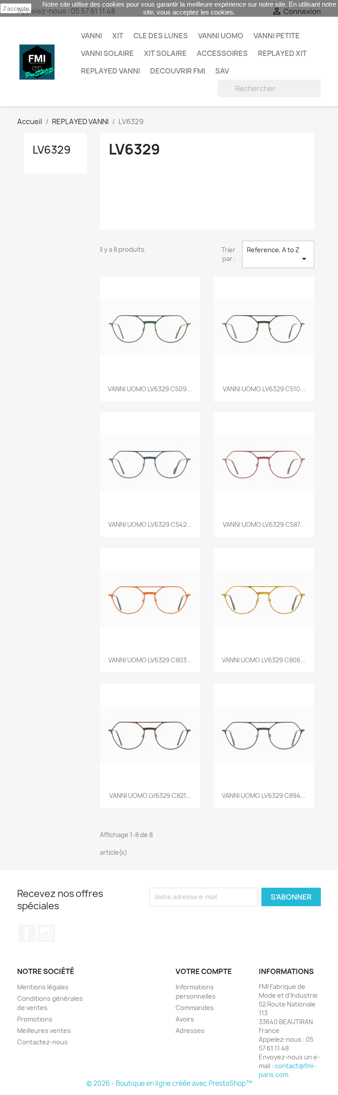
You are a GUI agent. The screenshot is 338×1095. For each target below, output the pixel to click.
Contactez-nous (42, 1042)
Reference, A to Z (278, 255)
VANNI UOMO (220, 35)
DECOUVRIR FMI (177, 71)
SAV (222, 71)
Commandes (195, 1007)
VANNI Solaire (107, 53)
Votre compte (204, 971)
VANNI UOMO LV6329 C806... (264, 660)
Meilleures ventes (44, 1030)
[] (310, 94)
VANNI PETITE (277, 35)
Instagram (46, 933)
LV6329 (52, 149)
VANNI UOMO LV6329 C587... (264, 524)
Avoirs (185, 1019)
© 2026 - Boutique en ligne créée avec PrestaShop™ (169, 1083)
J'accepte (16, 8)
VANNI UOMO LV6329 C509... (150, 389)
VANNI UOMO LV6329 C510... (264, 389)
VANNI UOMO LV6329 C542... (150, 524)
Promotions (34, 1019)
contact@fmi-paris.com (287, 1070)
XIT (117, 35)
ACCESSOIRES (222, 53)
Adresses (190, 1030)
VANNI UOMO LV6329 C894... (264, 795)
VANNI (91, 35)
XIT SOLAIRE (165, 53)
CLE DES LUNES (160, 35)
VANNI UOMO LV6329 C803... (150, 660)
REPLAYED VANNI (110, 71)
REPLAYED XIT (282, 53)
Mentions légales (43, 987)
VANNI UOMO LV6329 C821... (150, 795)
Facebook (27, 933)
